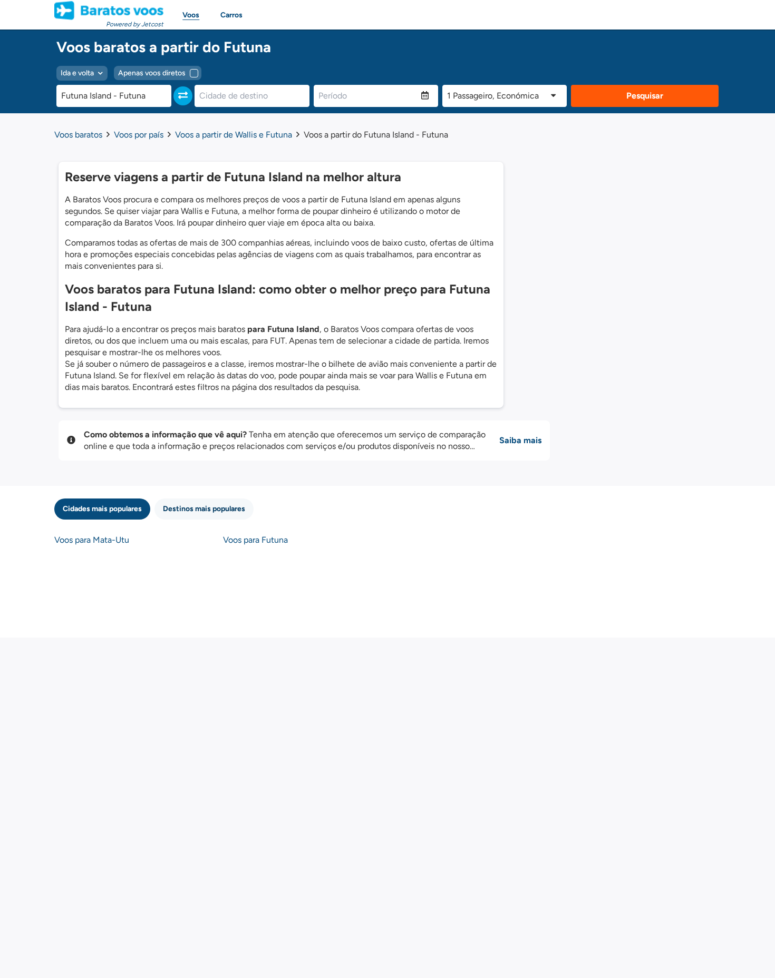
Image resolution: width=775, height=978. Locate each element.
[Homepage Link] (108, 10)
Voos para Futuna (255, 540)
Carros (231, 15)
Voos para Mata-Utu (91, 540)
